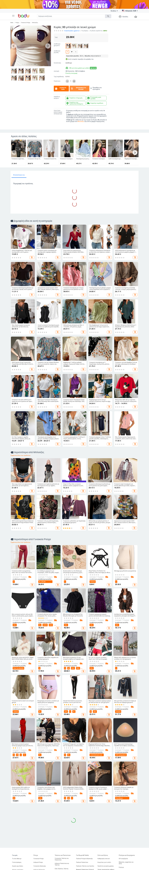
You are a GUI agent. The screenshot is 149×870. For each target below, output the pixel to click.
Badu (11, 22)
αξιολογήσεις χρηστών (72, 31)
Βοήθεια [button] (113, 11)
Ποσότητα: (57, 81)
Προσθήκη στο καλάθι (78, 88)
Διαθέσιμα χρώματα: (57, 44)
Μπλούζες (35, 22)
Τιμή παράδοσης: (59, 76)
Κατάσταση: (57, 63)
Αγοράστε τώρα (60, 88)
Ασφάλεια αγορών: (57, 97)
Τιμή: (56, 37)
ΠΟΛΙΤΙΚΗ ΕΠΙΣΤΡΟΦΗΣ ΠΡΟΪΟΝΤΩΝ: (58, 112)
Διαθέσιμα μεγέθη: (57, 51)
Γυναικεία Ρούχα (25, 22)
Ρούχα (17, 22)
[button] (13, 15)
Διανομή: (56, 71)
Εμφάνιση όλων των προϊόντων (20, 455)
